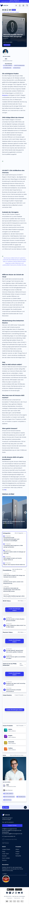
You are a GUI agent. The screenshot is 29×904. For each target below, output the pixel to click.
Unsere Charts (6, 849)
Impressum (9, 898)
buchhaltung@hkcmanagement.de (12, 833)
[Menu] (26, 5)
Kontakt (4, 856)
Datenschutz (17, 898)
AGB (23, 898)
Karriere (4, 860)
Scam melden (6, 858)
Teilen (6, 807)
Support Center (12, 825)
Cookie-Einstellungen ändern (15, 609)
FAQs (3, 851)
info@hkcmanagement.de (9, 828)
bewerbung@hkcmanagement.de (11, 830)
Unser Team (5, 853)
